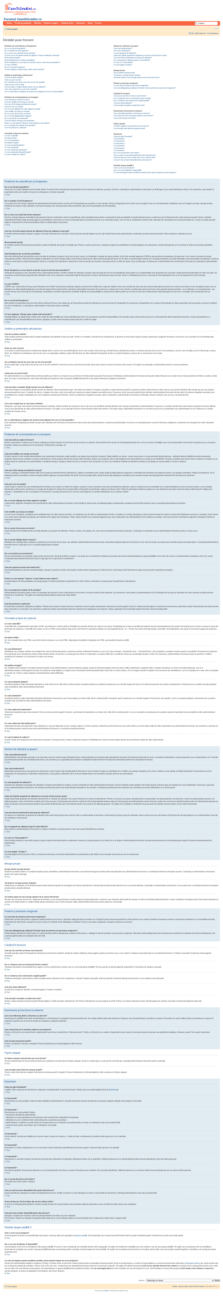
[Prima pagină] (20, 9)
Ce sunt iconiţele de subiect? (15, 154)
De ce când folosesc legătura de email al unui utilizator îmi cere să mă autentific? (34, 91)
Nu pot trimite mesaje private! (124, 73)
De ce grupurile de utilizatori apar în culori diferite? (132, 60)
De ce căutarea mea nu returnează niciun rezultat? (132, 98)
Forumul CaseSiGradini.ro (23, 19)
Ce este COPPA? (11, 65)
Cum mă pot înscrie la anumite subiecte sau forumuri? (133, 115)
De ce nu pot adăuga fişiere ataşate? (18, 116)
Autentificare (213, 33)
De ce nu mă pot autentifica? (15, 48)
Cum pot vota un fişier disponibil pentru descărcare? (133, 160)
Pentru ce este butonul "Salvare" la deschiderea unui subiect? (27, 123)
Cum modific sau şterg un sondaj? (17, 111)
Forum (98, 23)
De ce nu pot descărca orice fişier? (126, 153)
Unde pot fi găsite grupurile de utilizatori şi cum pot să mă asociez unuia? (140, 55)
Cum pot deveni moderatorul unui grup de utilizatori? (133, 58)
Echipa (174, 1286)
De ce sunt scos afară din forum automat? (20, 53)
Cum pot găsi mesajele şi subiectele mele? (129, 105)
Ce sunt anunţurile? (12, 147)
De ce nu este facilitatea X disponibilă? (128, 170)
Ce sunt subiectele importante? (16, 150)
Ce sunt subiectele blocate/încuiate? (18, 152)
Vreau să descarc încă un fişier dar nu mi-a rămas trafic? (135, 157)
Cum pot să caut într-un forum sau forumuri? (130, 96)
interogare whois (192, 1263)
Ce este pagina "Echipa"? (123, 65)
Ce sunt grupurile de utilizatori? (125, 53)
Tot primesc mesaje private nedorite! (127, 75)
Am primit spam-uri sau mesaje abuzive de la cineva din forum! (137, 77)
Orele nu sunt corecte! (13, 80)
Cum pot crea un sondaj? (14, 107)
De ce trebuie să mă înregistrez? (17, 51)
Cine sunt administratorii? (123, 48)
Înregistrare (202, 33)
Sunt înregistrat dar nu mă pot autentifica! (20, 60)
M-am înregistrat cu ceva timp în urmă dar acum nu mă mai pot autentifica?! (32, 62)
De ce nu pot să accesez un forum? (18, 114)
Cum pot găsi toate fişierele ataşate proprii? (129, 128)
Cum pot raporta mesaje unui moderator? (20, 121)
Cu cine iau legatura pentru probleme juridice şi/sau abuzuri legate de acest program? (145, 172)
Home (9, 23)
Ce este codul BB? (11, 136)
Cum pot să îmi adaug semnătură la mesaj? (20, 104)
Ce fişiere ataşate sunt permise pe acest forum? (131, 126)
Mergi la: (142, 1280)
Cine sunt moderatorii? (122, 51)
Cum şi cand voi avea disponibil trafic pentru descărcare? (135, 155)
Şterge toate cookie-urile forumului (191, 1286)
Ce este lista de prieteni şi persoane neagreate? (131, 85)
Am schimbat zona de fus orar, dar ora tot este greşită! (25, 82)
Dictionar (80, 23)
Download (113, 1090)
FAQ (192, 33)
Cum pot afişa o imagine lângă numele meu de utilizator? (25, 87)
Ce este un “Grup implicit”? (123, 62)
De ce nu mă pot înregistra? (15, 67)
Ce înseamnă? (119, 139)
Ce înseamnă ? (119, 141)
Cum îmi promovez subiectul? (15, 127)
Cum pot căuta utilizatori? (123, 103)
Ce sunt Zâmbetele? (12, 140)
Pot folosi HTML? (11, 138)
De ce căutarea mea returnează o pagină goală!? (132, 100)
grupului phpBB (80, 1235)
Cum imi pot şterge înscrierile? (125, 118)
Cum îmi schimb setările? (14, 77)
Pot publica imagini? (12, 143)
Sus (8, 195)
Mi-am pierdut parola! (12, 58)
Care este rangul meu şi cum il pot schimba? (21, 89)
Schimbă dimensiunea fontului (216, 28)
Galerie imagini (51, 23)
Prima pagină (12, 29)
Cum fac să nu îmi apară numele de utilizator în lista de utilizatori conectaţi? (32, 55)
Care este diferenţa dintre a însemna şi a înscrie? (132, 113)
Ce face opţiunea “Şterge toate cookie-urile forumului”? (25, 69)
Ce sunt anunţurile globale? (14, 145)
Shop (90, 23)
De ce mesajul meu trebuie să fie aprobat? (20, 125)
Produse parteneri (23, 23)
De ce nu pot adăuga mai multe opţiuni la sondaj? (22, 109)
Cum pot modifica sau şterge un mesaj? (19, 102)
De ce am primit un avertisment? (16, 118)
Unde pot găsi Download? (123, 136)
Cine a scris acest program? (124, 168)
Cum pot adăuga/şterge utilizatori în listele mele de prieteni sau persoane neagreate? (145, 88)
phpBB (106, 1290)
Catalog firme (67, 23)
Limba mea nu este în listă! (14, 84)
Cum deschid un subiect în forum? (17, 100)
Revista (37, 23)
